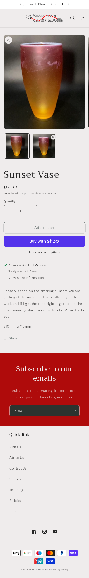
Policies (15, 501)
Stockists (16, 479)
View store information (26, 278)
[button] (6, 18)
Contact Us (18, 468)
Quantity (10, 201)
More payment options (44, 252)
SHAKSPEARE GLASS (38, 570)
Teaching (16, 490)
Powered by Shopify (58, 570)
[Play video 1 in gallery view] (44, 146)
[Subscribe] (74, 410)
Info (12, 511)
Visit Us (15, 447)
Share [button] (13, 338)
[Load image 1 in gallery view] (17, 146)
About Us (16, 458)
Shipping (24, 193)
